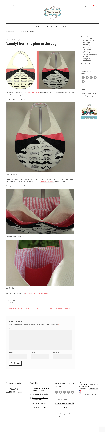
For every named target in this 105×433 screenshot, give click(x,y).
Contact (65, 26)
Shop (37, 26)
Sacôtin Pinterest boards (89, 96)
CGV (80, 384)
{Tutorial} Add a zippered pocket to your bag (23, 308)
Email (33, 353)
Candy (11, 302)
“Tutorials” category (47, 181)
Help (51, 26)
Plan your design (33, 92)
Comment (13, 329)
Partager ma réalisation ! (62, 408)
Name (11, 353)
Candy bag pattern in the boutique (37, 293)
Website (56, 353)
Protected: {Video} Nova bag (40, 394)
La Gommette (93, 388)
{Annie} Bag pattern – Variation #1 (61, 308)
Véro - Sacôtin (24, 40)
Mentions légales (88, 384)
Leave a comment (36, 40)
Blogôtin (45, 26)
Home (8, 31)
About (58, 26)
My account (87, 6)
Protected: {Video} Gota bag (40, 403)
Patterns (13, 31)
